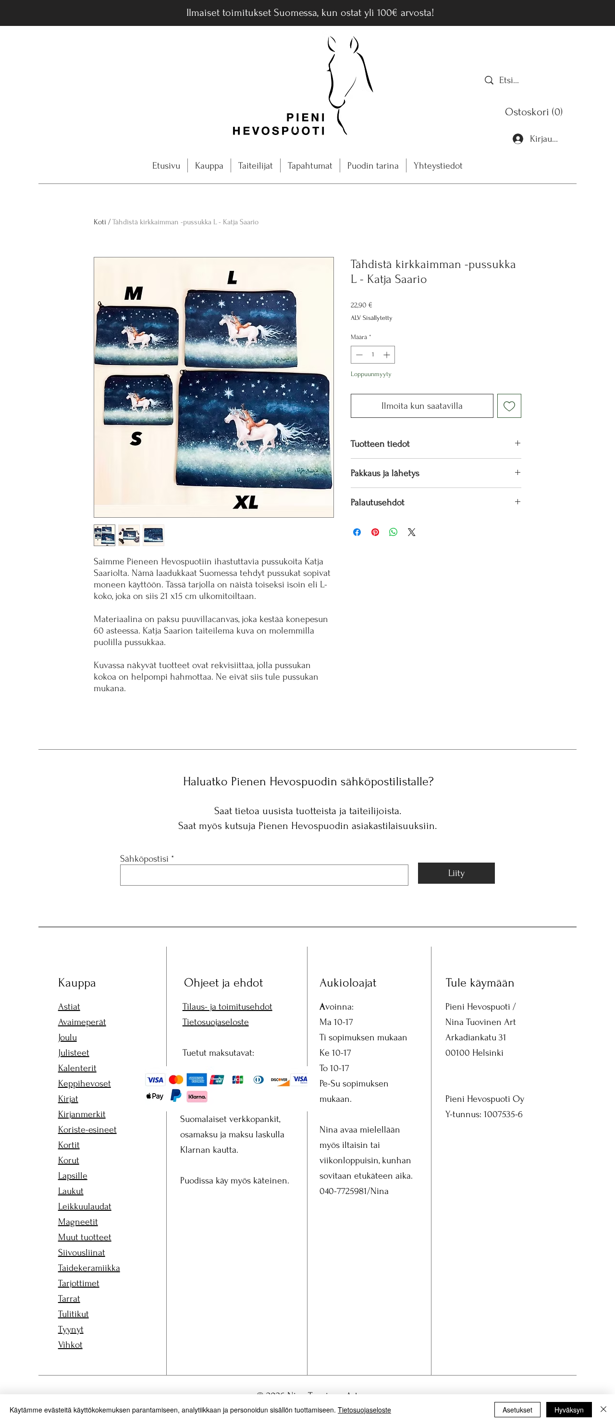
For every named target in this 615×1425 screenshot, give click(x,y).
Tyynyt (71, 1329)
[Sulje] (603, 1409)
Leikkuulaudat (84, 1206)
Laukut (71, 1191)
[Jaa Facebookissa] (357, 532)
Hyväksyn (569, 1409)
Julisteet (73, 1052)
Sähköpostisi (144, 859)
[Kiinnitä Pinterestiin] (375, 532)
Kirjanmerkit (82, 1114)
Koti (100, 222)
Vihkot (70, 1345)
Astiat (69, 1006)
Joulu (67, 1037)
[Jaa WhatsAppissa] (393, 532)
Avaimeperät (82, 1022)
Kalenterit (77, 1068)
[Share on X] (412, 532)
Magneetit (78, 1222)
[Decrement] (358, 354)
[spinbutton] (372, 354)
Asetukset (517, 1409)
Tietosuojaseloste (216, 1022)
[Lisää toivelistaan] (509, 406)
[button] (536, 111)
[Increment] (387, 354)
